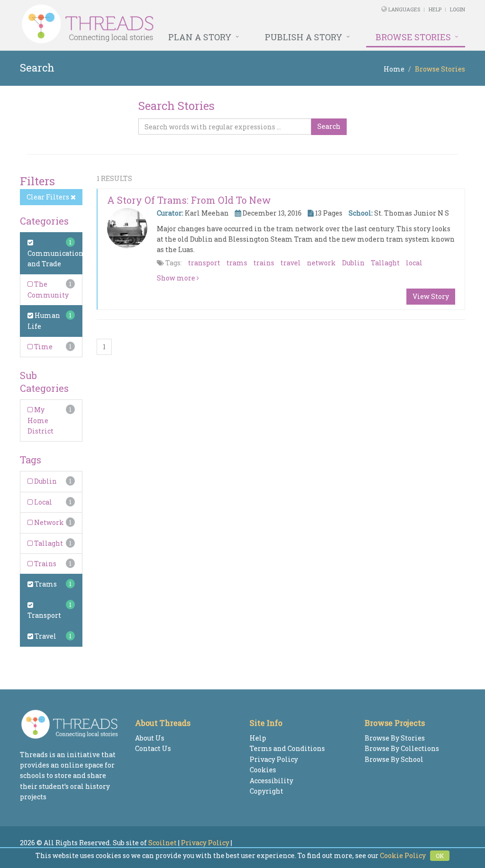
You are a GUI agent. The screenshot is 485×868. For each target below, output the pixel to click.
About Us (149, 737)
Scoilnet (162, 842)
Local (42, 501)
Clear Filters (49, 196)
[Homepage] (157, 24)
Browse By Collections (402, 748)
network (321, 262)
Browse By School (394, 759)
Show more (177, 277)
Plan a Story (200, 37)
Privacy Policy (274, 759)
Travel (44, 636)
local (414, 262)
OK (440, 855)
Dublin (45, 481)
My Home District (40, 420)
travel (290, 262)
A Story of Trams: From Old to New (189, 200)
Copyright (266, 791)
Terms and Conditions (287, 748)
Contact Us (153, 748)
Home (394, 68)
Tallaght (48, 543)
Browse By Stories (395, 737)
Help (435, 9)
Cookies (263, 769)
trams (236, 262)
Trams (45, 583)
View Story (431, 296)
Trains (44, 563)
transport (204, 262)
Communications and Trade (57, 258)
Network (48, 522)
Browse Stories (413, 37)
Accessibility (271, 780)
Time (43, 346)
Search (329, 126)
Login (457, 9)
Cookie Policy (403, 855)
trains (263, 262)
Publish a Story (303, 37)
